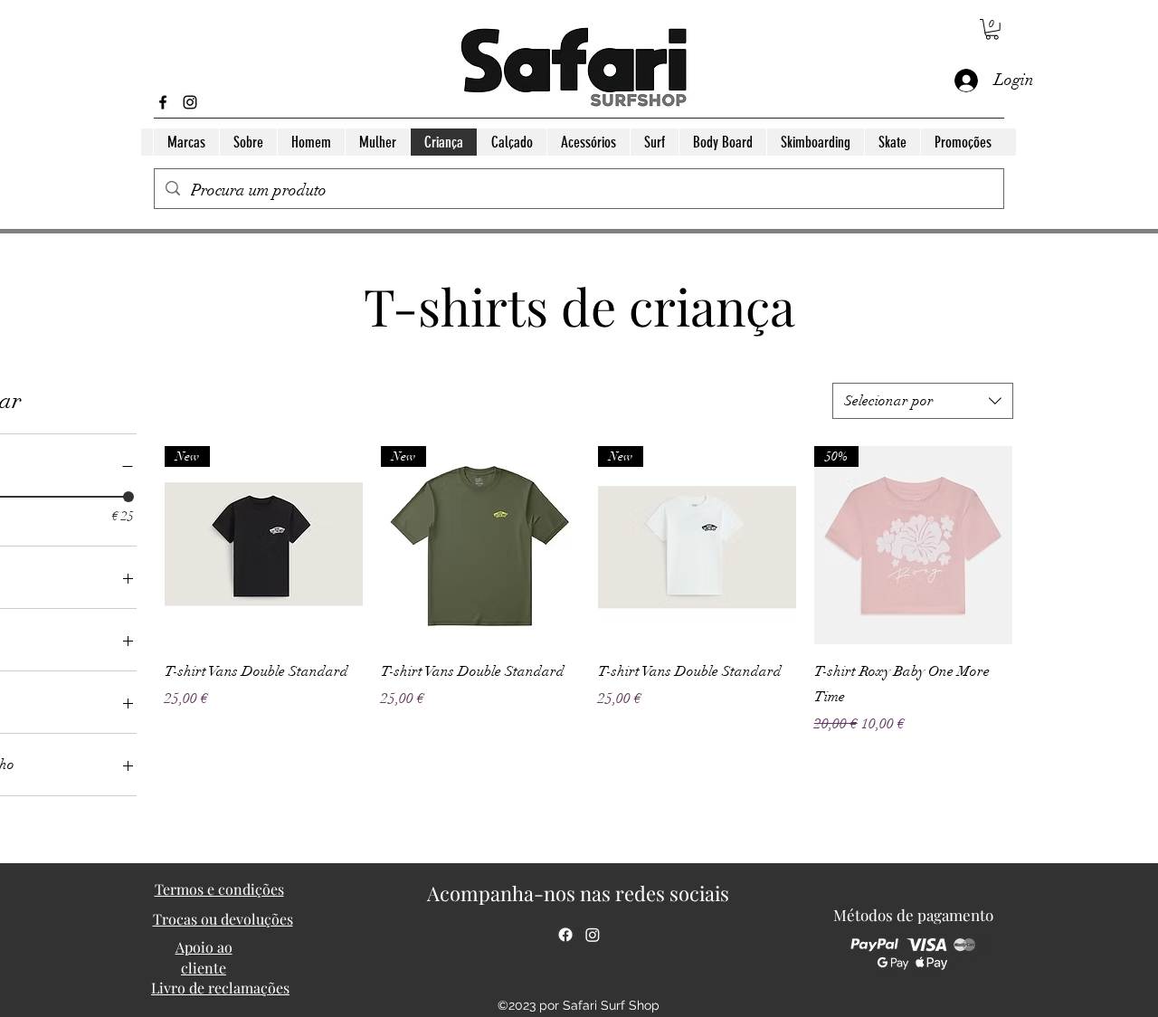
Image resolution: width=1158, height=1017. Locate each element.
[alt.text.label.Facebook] (163, 102)
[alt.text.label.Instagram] (190, 102)
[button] (992, 29)
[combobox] (922, 401)
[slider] (128, 497)
